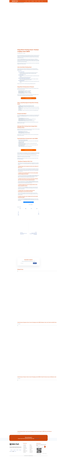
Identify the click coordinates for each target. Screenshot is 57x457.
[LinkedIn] (37, 208)
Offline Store (14, 451)
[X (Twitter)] (26, 208)
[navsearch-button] (45, 1)
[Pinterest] (31, 208)
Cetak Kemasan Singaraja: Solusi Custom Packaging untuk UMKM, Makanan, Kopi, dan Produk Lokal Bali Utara (36, 322)
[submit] (45, 447)
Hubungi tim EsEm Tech (32, 170)
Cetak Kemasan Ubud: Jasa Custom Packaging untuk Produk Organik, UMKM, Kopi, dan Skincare (34, 431)
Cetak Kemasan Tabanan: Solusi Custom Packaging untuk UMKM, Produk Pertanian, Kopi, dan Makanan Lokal (36, 376)
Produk (24, 53)
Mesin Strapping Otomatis (21, 80)
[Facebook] (20, 208)
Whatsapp (11, 451)
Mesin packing (20, 131)
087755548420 (37, 438)
